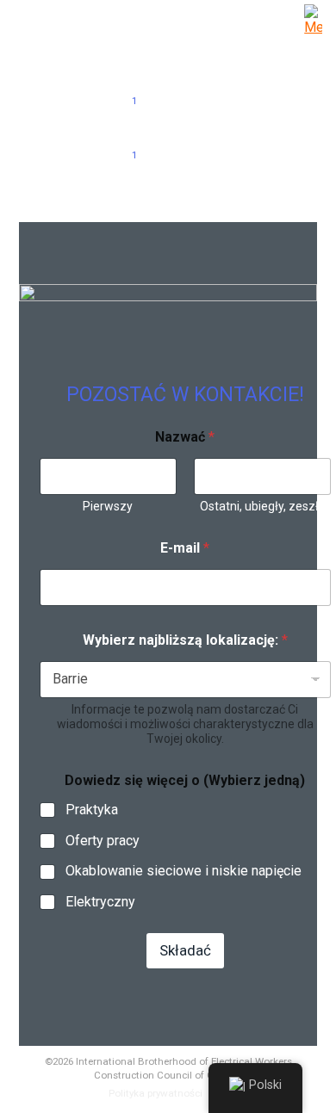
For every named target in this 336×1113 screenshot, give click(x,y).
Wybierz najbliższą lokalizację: (185, 640)
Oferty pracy (102, 840)
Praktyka (91, 809)
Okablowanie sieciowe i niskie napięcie (183, 871)
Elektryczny (100, 901)
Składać (185, 950)
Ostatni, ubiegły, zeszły (262, 506)
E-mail (184, 548)
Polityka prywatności (155, 1093)
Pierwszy (108, 506)
